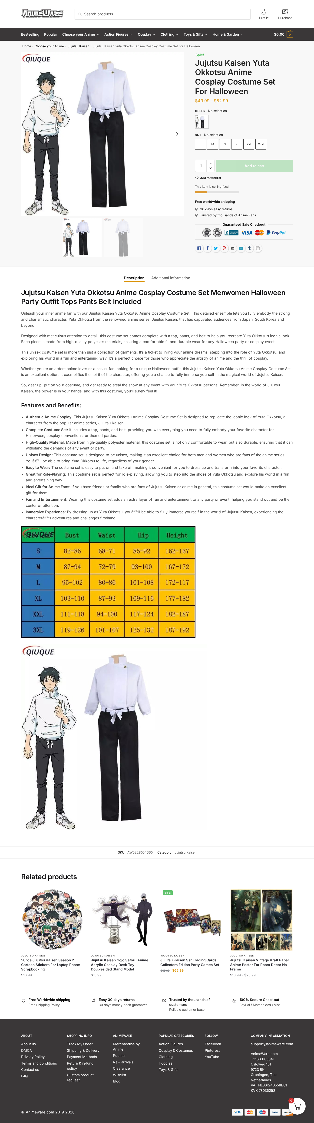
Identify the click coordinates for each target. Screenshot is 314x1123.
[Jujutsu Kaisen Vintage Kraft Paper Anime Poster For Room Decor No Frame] (261, 919)
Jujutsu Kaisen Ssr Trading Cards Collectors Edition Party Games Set (189, 962)
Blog (116, 1081)
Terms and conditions (39, 1063)
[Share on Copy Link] (258, 248)
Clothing (166, 1057)
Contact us (30, 1069)
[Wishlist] (76, 895)
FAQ (24, 1076)
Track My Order (80, 1044)
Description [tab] (134, 278)
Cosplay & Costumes (176, 1050)
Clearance (121, 1068)
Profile (264, 18)
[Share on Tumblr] (249, 248)
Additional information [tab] (170, 278)
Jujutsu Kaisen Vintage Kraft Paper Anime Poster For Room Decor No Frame (259, 964)
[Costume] (202, 122)
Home (26, 46)
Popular (119, 1055)
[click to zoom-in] (102, 134)
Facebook (213, 1044)
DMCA (26, 1050)
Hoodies (165, 1063)
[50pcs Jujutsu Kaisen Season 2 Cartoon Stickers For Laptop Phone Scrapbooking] (52, 919)
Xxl (249, 144)
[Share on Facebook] (207, 248)
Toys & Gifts (168, 1069)
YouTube (212, 1057)
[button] (177, 134)
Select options (52, 984)
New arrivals (123, 1062)
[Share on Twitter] (216, 248)
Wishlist (119, 1075)
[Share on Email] (232, 248)
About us (28, 1044)
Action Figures (171, 1044)
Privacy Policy (33, 1057)
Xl (236, 144)
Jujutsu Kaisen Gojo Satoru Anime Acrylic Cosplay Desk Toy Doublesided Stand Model (119, 964)
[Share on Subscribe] (241, 248)
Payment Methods (82, 1057)
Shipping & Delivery (83, 1050)
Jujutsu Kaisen (78, 46)
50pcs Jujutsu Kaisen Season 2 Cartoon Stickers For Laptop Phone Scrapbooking (50, 964)
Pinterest (212, 1050)
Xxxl (261, 144)
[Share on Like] (199, 248)
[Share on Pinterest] (224, 248)
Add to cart (254, 165)
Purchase (285, 18)
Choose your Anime (49, 46)
